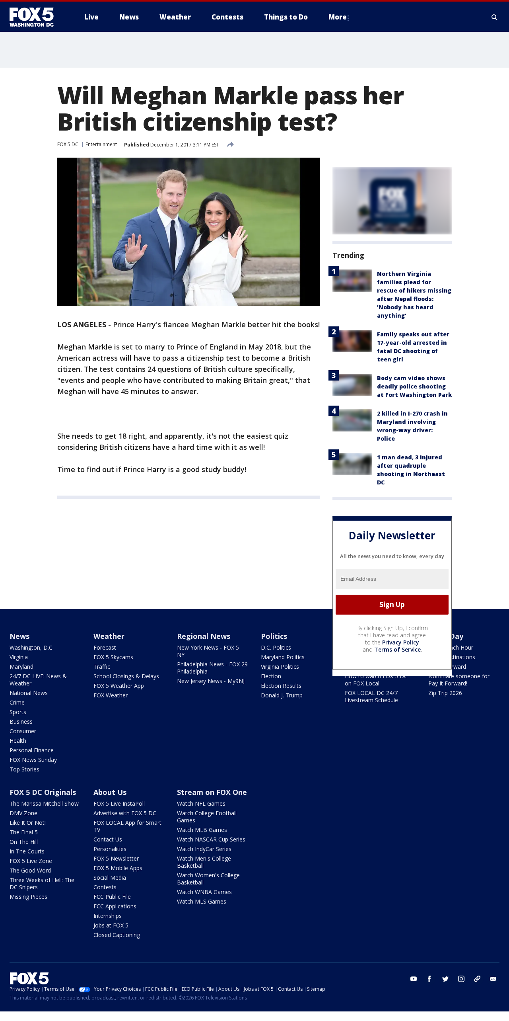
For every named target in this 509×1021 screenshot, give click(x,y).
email (493, 978)
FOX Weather (110, 695)
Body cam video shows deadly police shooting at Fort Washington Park (414, 386)
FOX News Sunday (33, 759)
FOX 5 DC (67, 144)
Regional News (203, 636)
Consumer (23, 731)
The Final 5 (24, 832)
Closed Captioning (116, 935)
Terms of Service (397, 649)
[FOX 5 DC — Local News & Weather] (36, 17)
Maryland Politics (283, 657)
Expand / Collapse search (494, 17)
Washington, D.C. (32, 647)
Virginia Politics (280, 666)
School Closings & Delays (126, 676)
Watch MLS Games (201, 901)
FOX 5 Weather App (118, 685)
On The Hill (24, 841)
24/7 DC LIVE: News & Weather (38, 679)
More (337, 16)
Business (21, 721)
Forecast (104, 647)
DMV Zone (23, 813)
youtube (413, 978)
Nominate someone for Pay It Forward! (459, 679)
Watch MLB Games (202, 830)
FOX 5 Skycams (113, 657)
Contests (105, 887)
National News (29, 693)
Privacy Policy (400, 642)
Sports (18, 712)
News (19, 636)
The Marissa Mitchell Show (44, 803)
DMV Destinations (451, 657)
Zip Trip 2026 (445, 693)
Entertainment (101, 144)
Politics (274, 636)
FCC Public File (112, 896)
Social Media (109, 877)
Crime (17, 702)
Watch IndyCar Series (204, 849)
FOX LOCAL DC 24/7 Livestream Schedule (371, 696)
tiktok (477, 978)
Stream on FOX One (212, 792)
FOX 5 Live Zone (31, 861)
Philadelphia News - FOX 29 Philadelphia (212, 667)
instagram (461, 978)
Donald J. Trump (282, 695)
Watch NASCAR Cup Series (211, 839)
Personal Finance (32, 750)
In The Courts (27, 851)
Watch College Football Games (207, 816)
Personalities (109, 849)
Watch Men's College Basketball (204, 862)
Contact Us (107, 839)
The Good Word (30, 870)
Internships (107, 915)
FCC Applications (114, 906)
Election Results (281, 685)
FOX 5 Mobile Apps (117, 868)
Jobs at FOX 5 (110, 925)
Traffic (101, 666)
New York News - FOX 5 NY (208, 651)
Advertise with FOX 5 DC (124, 813)
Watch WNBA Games (204, 892)
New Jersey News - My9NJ (211, 681)
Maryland (21, 666)
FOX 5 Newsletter (116, 858)
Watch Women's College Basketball (208, 878)
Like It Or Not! (28, 822)
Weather (108, 636)
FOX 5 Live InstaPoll (119, 803)
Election (271, 676)
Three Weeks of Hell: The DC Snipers (42, 883)
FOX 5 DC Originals (43, 792)
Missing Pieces (28, 896)
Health (18, 740)
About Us (109, 792)
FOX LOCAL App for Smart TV (127, 826)
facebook (429, 978)
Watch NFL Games (201, 803)
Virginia (19, 657)
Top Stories (24, 769)
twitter (445, 978)
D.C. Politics (276, 647)
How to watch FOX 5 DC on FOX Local (376, 679)
